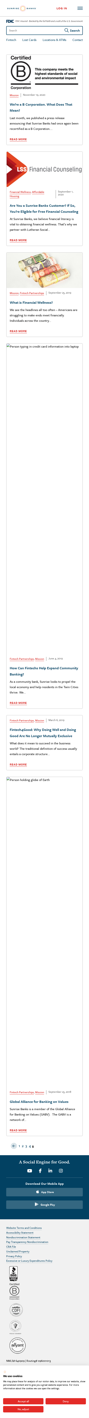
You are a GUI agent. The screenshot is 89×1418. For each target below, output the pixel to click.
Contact (77, 39)
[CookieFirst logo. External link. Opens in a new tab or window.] (5, 1372)
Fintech (11, 39)
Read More (18, 139)
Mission (14, 95)
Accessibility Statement (20, 1232)
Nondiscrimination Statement (23, 1237)
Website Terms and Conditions (24, 1228)
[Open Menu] (80, 8)
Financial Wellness (20, 192)
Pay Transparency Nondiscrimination (27, 1242)
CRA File (11, 1247)
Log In (62, 8)
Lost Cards (29, 39)
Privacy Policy (14, 1256)
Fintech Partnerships (32, 293)
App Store (47, 1192)
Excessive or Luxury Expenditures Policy (29, 1261)
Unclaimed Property (17, 1251)
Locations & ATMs (54, 39)
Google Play (48, 1205)
